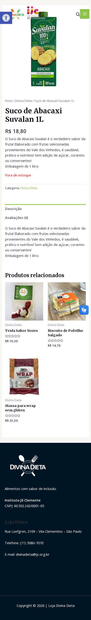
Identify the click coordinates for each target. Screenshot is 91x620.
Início (8, 101)
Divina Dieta (23, 101)
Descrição (13, 208)
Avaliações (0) (16, 217)
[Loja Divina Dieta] (26, 14)
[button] (6, 18)
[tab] (45, 208)
